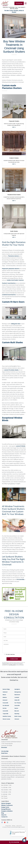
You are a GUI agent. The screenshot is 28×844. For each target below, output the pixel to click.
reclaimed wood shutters (9, 294)
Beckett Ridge (6, 689)
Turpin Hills (5, 713)
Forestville (17, 705)
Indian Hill (17, 700)
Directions (4, 747)
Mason (4, 694)
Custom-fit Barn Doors (13, 301)
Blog (2, 813)
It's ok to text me (10, 654)
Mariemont (17, 694)
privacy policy (12, 665)
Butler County (18, 716)
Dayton (16, 708)
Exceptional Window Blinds (12, 419)
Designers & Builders (7, 811)
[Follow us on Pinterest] (4, 822)
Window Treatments (7, 805)
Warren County (6, 719)
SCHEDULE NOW (14, 659)
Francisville (5, 702)
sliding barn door (15, 323)
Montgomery (18, 692)
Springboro (17, 689)
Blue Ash (17, 711)
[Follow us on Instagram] (7, 822)
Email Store (4, 753)
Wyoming (17, 713)
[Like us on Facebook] (2, 822)
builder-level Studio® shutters (15, 280)
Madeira (5, 697)
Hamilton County (7, 716)
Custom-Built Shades (12, 342)
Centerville (5, 711)
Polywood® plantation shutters (10, 268)
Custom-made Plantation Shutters (12, 86)
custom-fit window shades (11, 370)
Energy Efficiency (5, 809)
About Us (3, 815)
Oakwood (5, 692)
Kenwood (5, 700)
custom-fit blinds (20, 446)
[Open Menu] (25, 3)
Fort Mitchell (6, 705)
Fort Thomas (18, 702)
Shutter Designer (6, 803)
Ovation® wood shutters (9, 283)
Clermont (17, 719)
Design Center (5, 807)
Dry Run (4, 708)
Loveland (17, 697)
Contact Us (4, 817)
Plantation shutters (13, 256)
